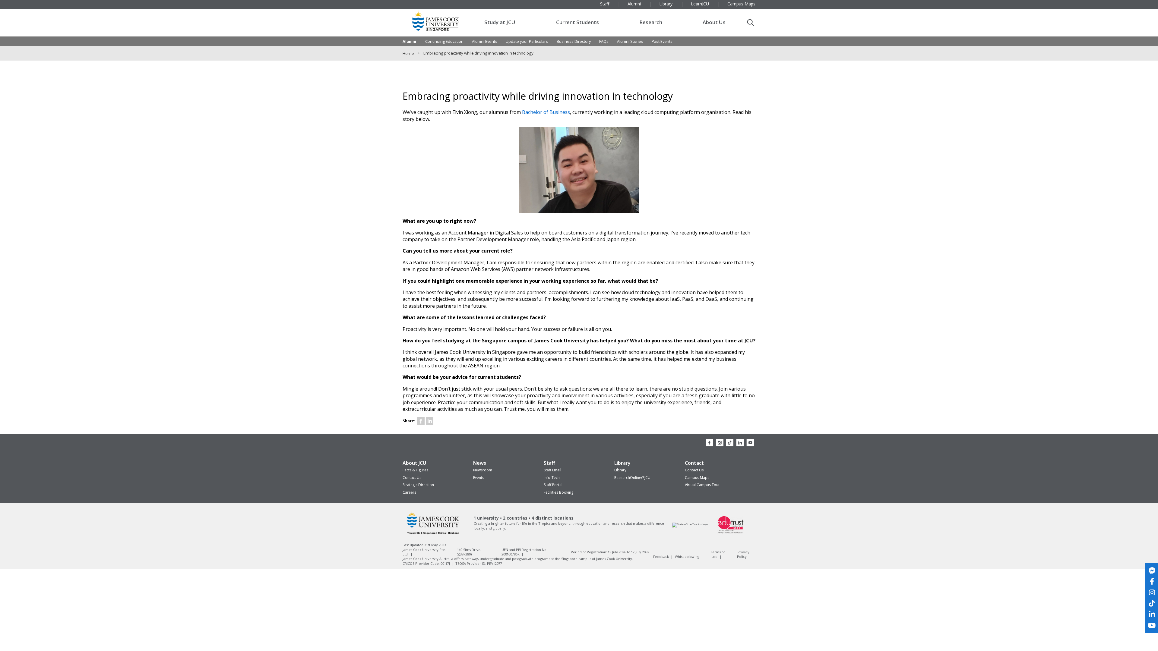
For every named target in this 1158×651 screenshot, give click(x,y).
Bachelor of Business (546, 112)
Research (650, 22)
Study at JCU (499, 22)
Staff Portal (553, 484)
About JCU (414, 463)
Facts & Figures (415, 470)
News (479, 463)
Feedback (661, 556)
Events (478, 477)
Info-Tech (552, 477)
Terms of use (717, 553)
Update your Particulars (527, 41)
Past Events (662, 41)
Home (408, 53)
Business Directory (574, 41)
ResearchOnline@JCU (632, 477)
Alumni (409, 41)
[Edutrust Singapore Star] (730, 532)
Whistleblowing (687, 556)
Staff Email (552, 470)
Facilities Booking (558, 492)
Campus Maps (697, 477)
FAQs (604, 41)
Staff (549, 463)
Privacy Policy (743, 553)
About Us (714, 22)
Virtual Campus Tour (702, 484)
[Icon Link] (421, 421)
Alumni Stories (630, 41)
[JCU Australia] (433, 534)
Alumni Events (484, 41)
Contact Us (412, 477)
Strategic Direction (418, 484)
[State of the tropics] (690, 524)
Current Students (577, 22)
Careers (409, 492)
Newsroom (482, 470)
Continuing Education (444, 41)
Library (622, 463)
